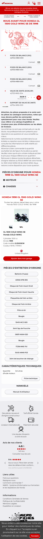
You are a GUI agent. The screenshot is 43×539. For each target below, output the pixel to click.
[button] (21, 215)
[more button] (34, 97)
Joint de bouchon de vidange (21, 359)
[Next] (25, 16)
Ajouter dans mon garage (21, 258)
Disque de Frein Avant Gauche (21, 292)
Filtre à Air (21, 310)
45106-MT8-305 (21, 280)
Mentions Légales (10, 504)
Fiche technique (31, 378)
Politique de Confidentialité (14, 501)
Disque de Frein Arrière (21, 304)
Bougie (21, 316)
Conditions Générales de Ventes (15, 499)
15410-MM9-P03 (21, 353)
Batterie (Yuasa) (21, 274)
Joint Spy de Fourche (21, 328)
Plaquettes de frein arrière (21, 298)
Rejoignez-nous (9, 480)
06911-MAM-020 (21, 334)
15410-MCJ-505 (21, 322)
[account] (29, 2)
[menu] (39, 3)
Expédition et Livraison (12, 506)
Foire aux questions (10, 478)
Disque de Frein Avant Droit (21, 286)
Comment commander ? (13, 483)
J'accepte (35, 536)
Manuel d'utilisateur (21, 392)
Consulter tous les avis (21, 454)
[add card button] (38, 97)
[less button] (28, 97)
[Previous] (18, 16)
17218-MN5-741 (21, 347)
